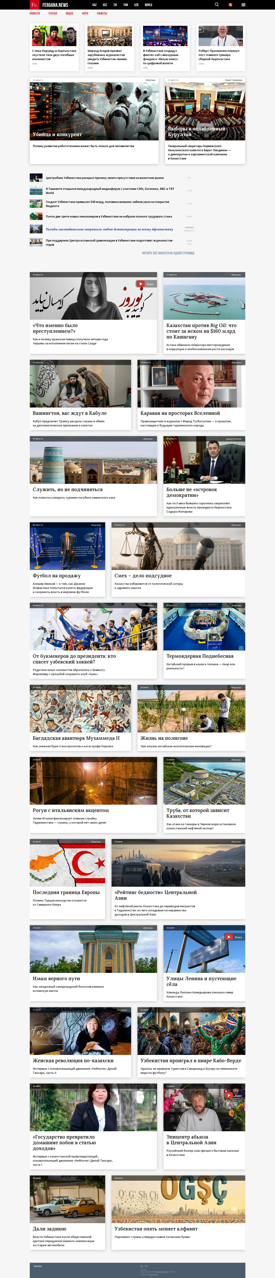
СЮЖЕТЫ (102, 13)
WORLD (148, 5)
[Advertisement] (223, 221)
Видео (69, 13)
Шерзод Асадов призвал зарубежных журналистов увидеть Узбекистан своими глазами (107, 57)
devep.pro (154, 1274)
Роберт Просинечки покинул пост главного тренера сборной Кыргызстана (219, 55)
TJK (115, 5)
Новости (35, 13)
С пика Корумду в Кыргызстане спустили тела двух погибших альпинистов (54, 55)
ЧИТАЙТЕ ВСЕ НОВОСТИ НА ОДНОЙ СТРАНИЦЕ (168, 253)
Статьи (53, 13)
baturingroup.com (162, 1272)
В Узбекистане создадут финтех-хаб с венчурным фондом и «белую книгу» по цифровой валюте (160, 57)
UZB (136, 5)
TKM (125, 5)
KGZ (105, 5)
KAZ (94, 5)
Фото (85, 13)
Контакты (38, 1266)
